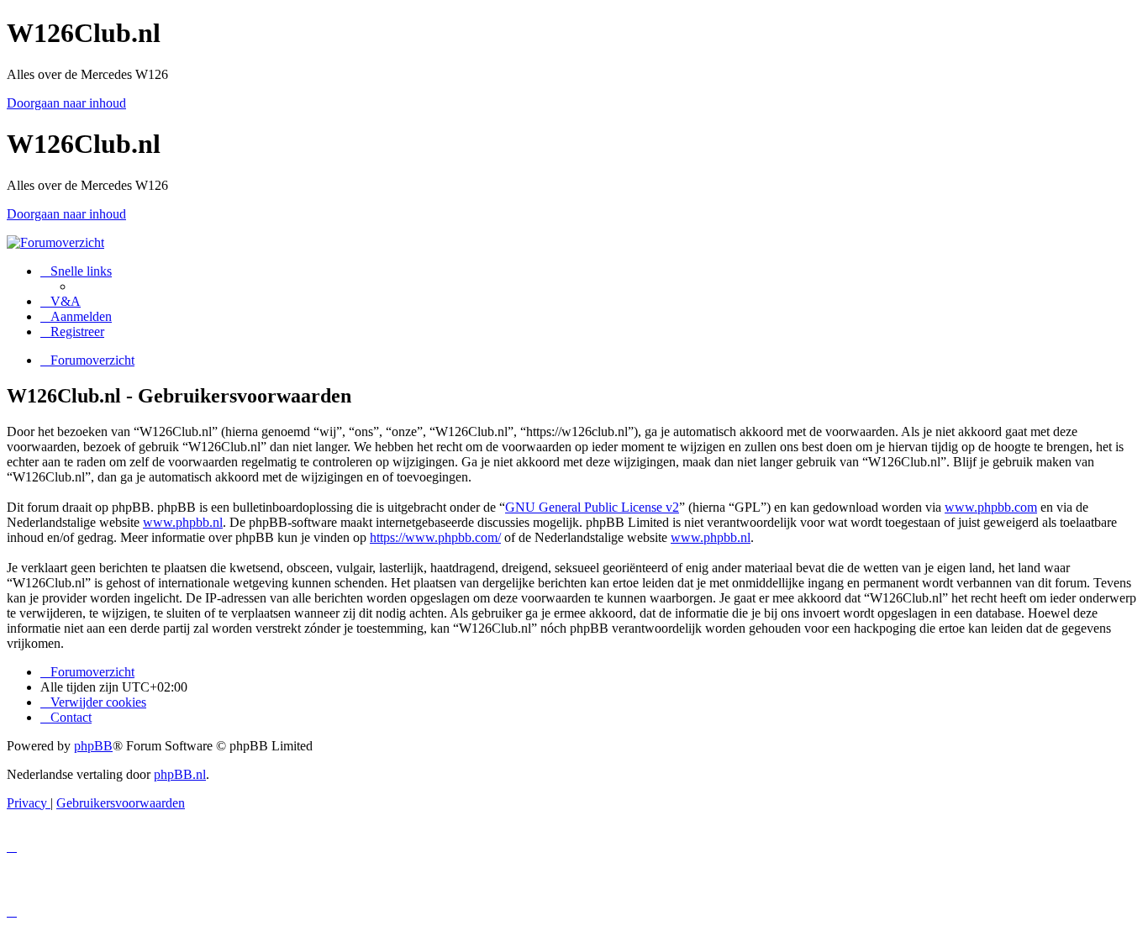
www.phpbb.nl (183, 522)
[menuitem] (60, 301)
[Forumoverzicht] (55, 242)
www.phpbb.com (991, 507)
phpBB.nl (180, 774)
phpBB (93, 746)
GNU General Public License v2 (592, 507)
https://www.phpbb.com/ (435, 537)
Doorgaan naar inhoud (66, 103)
